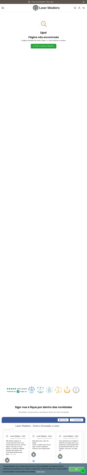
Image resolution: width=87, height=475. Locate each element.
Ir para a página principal (43, 46)
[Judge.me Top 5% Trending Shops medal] (76, 390)
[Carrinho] (83, 8)
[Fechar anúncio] (83, 2)
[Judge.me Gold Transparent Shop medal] (58, 390)
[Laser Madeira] (43, 8)
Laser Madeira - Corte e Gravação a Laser (37, 425)
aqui (47, 40)
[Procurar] (75, 8)
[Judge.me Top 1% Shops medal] (67, 390)
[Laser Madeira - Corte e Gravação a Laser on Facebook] (8, 424)
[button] (3, 8)
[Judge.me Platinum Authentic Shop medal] (40, 390)
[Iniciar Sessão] (79, 8)
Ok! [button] (76, 469)
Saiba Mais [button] (40, 472)
